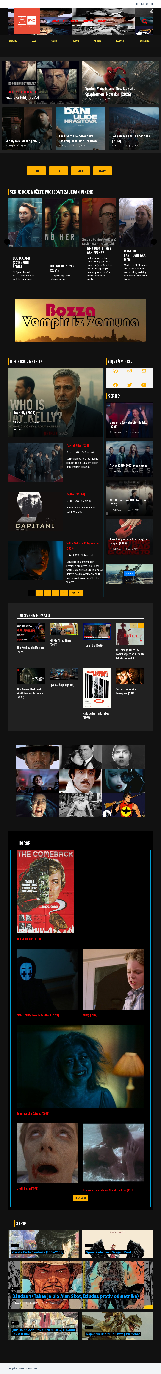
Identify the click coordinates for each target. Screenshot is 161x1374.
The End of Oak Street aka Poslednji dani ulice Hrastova (78, 138)
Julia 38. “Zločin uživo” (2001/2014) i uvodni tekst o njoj (43, 1332)
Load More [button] (80, 1198)
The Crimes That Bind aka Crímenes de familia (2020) (30, 693)
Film (55, 21)
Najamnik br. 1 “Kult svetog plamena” (113, 1334)
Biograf (92, 99)
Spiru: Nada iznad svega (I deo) (108, 1252)
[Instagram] (152, 4)
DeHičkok (117, 432)
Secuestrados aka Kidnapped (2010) (126, 691)
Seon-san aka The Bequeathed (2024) (99, 241)
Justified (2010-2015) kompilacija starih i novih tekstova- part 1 (130, 654)
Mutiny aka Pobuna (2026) (23, 140)
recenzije (12, 41)
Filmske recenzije (24, 92)
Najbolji (120, 41)
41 (64, 592)
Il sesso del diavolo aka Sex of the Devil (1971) (108, 1190)
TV (64, 21)
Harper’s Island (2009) (136, 261)
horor (76, 41)
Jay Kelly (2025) (24, 412)
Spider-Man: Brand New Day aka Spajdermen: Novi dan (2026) (110, 91)
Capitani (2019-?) (75, 494)
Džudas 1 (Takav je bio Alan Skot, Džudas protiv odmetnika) (75, 1296)
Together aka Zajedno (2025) (33, 1113)
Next (74, 592)
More (101, 21)
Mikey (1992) (90, 1015)
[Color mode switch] (137, 4)
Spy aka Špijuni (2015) (62, 685)
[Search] (144, 21)
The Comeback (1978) (29, 939)
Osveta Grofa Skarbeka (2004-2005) (37, 1252)
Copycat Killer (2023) (77, 445)
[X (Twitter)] (147, 4)
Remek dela (144, 41)
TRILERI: (129, 573)
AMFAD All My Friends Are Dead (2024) (38, 1015)
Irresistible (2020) (93, 645)
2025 (34, 41)
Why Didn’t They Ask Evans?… (25, 250)
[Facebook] (142, 4)
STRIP (74, 21)
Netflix (97, 41)
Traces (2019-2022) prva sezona (128, 465)
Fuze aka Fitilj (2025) (22, 97)
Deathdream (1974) (27, 1188)
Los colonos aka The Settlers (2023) (131, 138)
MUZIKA (88, 21)
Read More (18, 429)
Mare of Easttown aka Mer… (60, 255)
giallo (54, 41)
